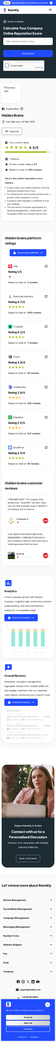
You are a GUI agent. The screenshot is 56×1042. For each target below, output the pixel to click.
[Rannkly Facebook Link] (18, 981)
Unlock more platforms (28, 252)
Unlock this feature (21, 617)
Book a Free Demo (28, 858)
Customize (28, 1029)
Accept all (28, 1017)
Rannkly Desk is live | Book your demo (30, 3)
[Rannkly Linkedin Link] (33, 981)
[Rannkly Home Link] (11, 10)
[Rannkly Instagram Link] (23, 981)
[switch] (47, 1004)
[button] (50, 9)
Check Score (28, 53)
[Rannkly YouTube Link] (37, 981)
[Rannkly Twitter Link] (28, 981)
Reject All (28, 1023)
